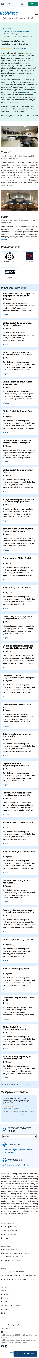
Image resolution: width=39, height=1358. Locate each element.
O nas (4, 1290)
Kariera (4, 1309)
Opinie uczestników (10, 1305)
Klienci (4, 1302)
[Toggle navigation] (36, 13)
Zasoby (4, 1238)
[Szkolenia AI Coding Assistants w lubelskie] (10, 13)
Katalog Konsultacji (10, 1260)
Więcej (4, 239)
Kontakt (33, 3)
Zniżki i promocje (9, 1230)
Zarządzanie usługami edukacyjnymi (18, 1275)
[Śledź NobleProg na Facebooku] (2, 1346)
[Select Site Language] (2, 3)
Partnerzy (6, 1298)
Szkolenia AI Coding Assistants (14, 34)
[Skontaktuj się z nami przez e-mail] (22, 3)
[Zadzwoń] (16, 3)
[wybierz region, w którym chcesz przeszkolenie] (9, 3)
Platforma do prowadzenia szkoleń (18, 1279)
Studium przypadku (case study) (17, 1253)
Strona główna (7, 28)
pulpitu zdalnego (29, 92)
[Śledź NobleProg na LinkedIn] (6, 1346)
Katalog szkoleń (9, 1227)
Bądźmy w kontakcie (25, 1353)
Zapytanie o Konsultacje (13, 1256)
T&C (3, 1317)
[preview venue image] (4, 201)
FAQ (3, 1313)
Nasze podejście (9, 1249)
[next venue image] (35, 201)
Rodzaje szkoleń (9, 1234)
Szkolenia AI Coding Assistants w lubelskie (18, 36)
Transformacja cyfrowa (12, 1272)
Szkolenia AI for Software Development (16, 31)
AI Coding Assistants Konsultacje (15, 1165)
